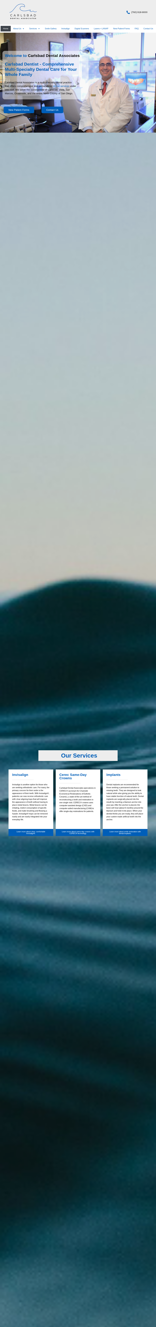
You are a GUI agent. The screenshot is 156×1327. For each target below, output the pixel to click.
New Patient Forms (121, 29)
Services (33, 29)
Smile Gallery (51, 29)
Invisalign (65, 29)
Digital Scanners (82, 29)
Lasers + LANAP (101, 29)
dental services (61, 86)
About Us (17, 29)
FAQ (137, 29)
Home (5, 29)
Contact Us (148, 29)
